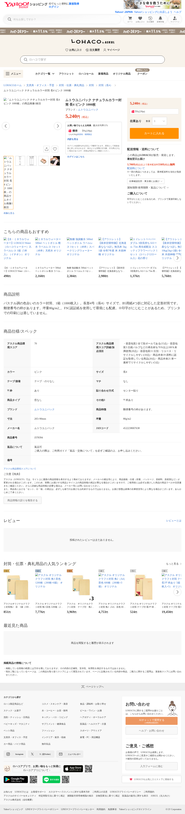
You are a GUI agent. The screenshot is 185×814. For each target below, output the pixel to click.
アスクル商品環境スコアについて (20, 468)
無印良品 (46, 744)
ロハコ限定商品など (13, 704)
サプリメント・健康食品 (54, 724)
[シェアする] (46, 149)
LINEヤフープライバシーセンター (77, 809)
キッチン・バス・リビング (55, 717)
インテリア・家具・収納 (54, 737)
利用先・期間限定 (85, 134)
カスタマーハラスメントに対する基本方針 (69, 792)
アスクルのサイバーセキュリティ (20, 796)
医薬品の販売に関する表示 (135, 796)
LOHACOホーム (13, 85)
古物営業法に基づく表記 (108, 796)
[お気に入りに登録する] (55, 149)
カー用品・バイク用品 (14, 744)
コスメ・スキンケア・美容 (55, 704)
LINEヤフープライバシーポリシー (42, 809)
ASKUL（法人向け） (161, 796)
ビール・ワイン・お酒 (91, 710)
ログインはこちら (76, 156)
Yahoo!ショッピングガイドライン (135, 809)
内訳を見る (72, 139)
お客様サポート (38, 792)
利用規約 (101, 809)
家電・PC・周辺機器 (90, 737)
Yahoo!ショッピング (13, 809)
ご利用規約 (148, 792)
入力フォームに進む (151, 766)
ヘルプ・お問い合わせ (151, 730)
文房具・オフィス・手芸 (40, 85)
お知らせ (8, 792)
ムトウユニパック (88, 109)
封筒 (91, 85)
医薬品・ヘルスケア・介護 (93, 724)
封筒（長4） (106, 85)
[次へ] (58, 126)
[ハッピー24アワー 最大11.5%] (92, 31)
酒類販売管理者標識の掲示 (80, 796)
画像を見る (9, 213)
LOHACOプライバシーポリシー (125, 792)
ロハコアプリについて (35, 770)
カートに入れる (154, 133)
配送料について (136, 168)
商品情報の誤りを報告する (22, 500)
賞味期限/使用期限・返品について (146, 187)
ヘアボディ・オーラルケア (93, 717)
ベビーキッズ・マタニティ (17, 724)
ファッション (48, 731)
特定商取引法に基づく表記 (52, 796)
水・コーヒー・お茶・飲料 (55, 710)
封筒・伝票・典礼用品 (71, 85)
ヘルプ (177, 11)
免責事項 (112, 809)
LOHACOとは (21, 792)
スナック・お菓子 (12, 710)
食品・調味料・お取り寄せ (93, 704)
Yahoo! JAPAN (124, 11)
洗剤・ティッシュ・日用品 (17, 717)
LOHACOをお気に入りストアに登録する (154, 779)
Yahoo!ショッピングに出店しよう (153, 11)
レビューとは (173, 520)
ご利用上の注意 (99, 792)
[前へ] (6, 126)
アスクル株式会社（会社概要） (19, 799)
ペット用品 (9, 731)
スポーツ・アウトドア (91, 731)
